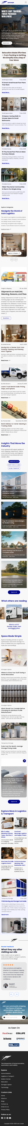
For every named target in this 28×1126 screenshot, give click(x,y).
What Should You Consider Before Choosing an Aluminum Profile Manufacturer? (13, 710)
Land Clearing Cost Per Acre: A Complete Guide (12, 551)
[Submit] (23, 1017)
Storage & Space (6, 669)
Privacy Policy (5, 1109)
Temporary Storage (7, 743)
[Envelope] (10, 1118)
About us (4, 1098)
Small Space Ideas (7, 80)
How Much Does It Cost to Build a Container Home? (13, 492)
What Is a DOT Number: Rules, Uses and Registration (14, 626)
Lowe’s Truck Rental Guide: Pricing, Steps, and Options (13, 388)
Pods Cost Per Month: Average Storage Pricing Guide (12, 747)
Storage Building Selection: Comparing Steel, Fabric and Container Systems (13, 781)
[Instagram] (5, 1118)
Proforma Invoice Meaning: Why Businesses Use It (20, 863)
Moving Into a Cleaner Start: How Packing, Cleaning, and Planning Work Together (12, 349)
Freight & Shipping (8, 8)
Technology (4, 1087)
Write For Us (5, 1107)
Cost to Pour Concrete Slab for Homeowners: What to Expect (12, 581)
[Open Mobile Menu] (26, 2)
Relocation (4, 1082)
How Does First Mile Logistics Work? (7, 862)
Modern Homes (5, 1079)
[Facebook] (2, 1118)
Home (3, 1095)
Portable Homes (6, 149)
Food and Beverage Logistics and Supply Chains (20, 833)
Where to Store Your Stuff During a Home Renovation (13, 674)
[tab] (14, 461)
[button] (12, 259)
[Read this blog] (14, 70)
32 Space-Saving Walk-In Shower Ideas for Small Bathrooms (11, 118)
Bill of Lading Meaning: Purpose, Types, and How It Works (7, 834)
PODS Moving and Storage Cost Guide (14, 901)
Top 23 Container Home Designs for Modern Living (13, 522)
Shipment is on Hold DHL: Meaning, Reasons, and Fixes (13, 292)
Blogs (2, 1101)
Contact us (4, 1104)
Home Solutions (6, 1073)
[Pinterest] (7, 1118)
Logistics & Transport (7, 1076)
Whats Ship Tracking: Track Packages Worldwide (12, 14)
